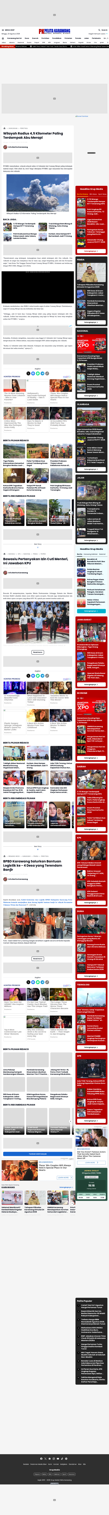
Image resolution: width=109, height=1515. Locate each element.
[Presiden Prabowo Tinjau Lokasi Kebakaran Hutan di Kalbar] (61, 451)
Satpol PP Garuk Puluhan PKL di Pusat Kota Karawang (36, 488)
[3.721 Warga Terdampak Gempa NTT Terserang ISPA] (7, 227)
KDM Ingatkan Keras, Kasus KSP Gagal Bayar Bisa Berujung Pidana (37, 1096)
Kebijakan (63, 1464)
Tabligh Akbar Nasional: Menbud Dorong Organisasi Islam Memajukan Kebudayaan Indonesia (14, 765)
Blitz (50, 1474)
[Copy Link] (47, 373)
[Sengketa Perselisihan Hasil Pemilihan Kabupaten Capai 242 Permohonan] (13, 815)
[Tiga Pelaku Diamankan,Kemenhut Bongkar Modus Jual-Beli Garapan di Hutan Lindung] (14, 451)
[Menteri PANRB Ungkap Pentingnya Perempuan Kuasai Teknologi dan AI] (81, 1039)
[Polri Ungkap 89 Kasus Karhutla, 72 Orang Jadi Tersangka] (61, 475)
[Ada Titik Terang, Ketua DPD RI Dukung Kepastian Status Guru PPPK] (61, 753)
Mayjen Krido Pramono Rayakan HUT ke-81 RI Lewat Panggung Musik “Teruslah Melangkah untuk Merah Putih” (13, 790)
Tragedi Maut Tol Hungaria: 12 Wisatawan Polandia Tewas (95, 531)
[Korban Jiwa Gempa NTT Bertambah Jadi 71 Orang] (43, 237)
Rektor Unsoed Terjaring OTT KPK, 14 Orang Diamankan (95, 873)
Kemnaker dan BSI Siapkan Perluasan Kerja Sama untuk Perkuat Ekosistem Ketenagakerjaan (58, 790)
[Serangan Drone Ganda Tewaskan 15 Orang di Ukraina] (81, 958)
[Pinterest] (66, 1458)
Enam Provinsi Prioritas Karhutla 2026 (95, 387)
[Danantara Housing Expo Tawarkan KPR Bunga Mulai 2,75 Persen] (91, 343)
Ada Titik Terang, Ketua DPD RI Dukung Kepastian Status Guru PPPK (61, 765)
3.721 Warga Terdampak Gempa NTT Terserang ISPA (24, 226)
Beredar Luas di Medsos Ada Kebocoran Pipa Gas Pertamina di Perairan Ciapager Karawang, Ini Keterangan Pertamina (92, 1363)
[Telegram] (42, 373)
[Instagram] (53, 1458)
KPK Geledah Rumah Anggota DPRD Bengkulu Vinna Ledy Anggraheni (96, 883)
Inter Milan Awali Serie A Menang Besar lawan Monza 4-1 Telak (96, 450)
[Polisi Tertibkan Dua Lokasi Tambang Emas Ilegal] (38, 451)
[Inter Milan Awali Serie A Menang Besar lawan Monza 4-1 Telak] (81, 451)
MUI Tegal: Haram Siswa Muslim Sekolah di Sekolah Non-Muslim (93, 1355)
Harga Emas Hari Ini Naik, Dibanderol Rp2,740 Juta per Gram (96, 739)
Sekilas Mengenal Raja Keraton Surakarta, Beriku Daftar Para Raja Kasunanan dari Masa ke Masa (93, 1379)
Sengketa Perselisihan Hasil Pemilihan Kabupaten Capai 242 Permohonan (13, 823)
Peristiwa (45, 38)
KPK (49, 42)
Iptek (102, 42)
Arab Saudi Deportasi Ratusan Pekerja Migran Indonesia (36, 1129)
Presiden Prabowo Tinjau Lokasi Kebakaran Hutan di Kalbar (59, 463)
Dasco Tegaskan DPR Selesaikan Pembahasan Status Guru (95, 1112)
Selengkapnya (65, 1187)
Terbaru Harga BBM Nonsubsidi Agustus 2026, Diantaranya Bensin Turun (93, 1321)
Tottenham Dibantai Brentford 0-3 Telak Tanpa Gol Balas (66, 46)
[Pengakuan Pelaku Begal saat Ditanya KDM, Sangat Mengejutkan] (61, 1084)
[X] (28, 373)
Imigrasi (57, 42)
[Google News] (49, 1458)
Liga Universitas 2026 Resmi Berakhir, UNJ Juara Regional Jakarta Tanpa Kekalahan (96, 222)
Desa (27, 38)
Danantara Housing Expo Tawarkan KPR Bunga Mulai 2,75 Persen (89, 358)
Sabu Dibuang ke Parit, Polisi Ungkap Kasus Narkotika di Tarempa (96, 800)
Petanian (68, 38)
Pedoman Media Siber (38, 1464)
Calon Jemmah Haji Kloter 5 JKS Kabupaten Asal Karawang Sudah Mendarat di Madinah (14, 1129)
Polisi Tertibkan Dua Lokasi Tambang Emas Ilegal (37, 463)
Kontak (56, 1464)
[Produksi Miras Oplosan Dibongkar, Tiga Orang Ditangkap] (91, 632)
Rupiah (81, 42)
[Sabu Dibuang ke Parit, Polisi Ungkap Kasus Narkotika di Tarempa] (81, 801)
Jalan (86, 38)
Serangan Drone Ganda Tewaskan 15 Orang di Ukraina (96, 957)
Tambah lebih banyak (38, 1154)
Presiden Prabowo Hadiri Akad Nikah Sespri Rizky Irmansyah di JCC (95, 366)
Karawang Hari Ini (14, 38)
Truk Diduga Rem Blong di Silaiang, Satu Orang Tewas (60, 226)
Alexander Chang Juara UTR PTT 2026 (96, 241)
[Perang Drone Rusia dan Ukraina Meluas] (81, 948)
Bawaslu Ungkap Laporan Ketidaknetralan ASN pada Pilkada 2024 (59, 823)
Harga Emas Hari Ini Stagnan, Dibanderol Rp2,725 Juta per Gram (96, 749)
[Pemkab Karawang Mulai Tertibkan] (59, 512)
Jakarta (11, 42)
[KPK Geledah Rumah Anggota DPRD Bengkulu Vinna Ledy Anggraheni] (81, 884)
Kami (50, 1464)
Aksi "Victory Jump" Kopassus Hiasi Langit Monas (90, 1011)
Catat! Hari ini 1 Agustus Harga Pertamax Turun (92, 1306)
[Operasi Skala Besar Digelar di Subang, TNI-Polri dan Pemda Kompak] (81, 676)
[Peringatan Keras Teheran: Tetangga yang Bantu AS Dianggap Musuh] (81, 233)
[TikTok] (62, 1458)
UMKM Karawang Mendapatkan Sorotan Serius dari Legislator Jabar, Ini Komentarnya (57, 1209)
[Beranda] (4, 128)
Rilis (84, 1464)
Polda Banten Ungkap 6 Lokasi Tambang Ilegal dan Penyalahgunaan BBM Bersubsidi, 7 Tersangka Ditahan (96, 571)
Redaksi (26, 1464)
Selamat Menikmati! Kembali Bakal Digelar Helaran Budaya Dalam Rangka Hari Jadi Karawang (12, 1209)
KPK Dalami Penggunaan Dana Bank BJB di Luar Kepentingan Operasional (95, 893)
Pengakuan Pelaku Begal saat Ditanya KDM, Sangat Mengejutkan (59, 1096)
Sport (64, 1474)
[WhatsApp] (38, 373)
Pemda (78, 38)
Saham (72, 42)
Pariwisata (96, 38)
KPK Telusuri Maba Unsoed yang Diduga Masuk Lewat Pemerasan (89, 865)
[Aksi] (91, 997)
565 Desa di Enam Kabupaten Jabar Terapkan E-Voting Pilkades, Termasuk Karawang (12, 1096)
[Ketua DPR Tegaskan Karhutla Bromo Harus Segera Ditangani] (14, 475)
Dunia (29, 42)
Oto (95, 42)
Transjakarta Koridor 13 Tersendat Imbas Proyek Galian (95, 511)
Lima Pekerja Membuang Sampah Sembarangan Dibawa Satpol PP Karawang (13, 1072)
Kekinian (57, 1474)
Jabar (4, 42)
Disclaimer (73, 1464)
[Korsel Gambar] (91, 135)
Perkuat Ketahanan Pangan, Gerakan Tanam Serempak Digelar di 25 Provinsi (96, 592)
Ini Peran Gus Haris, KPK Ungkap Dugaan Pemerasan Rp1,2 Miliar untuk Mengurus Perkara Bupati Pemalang (92, 1371)
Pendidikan (56, 38)
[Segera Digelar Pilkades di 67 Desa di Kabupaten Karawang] (81, 314)
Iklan (80, 1464)
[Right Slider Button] (107, 38)
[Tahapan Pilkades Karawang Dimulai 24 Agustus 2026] (35, 1198)
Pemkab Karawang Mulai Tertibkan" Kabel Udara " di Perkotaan (59, 521)
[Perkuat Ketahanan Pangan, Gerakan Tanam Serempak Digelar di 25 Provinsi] (81, 593)
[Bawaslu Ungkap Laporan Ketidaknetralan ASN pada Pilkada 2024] (59, 815)
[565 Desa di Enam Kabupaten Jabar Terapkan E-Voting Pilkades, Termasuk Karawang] (14, 1084)
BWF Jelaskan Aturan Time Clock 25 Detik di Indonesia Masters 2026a (93, 1338)
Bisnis (65, 42)
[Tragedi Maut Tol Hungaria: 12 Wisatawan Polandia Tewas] (81, 532)
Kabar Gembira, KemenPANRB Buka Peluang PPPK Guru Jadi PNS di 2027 (95, 1091)
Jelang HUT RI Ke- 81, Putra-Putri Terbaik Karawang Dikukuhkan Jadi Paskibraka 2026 (60, 1072)
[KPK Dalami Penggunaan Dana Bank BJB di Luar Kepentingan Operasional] (81, 894)
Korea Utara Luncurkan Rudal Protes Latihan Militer (95, 1028)
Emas (89, 42)
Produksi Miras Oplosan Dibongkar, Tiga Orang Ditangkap (87, 647)
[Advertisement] (54, 65)
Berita (44, 1474)
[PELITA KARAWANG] (54, 31)
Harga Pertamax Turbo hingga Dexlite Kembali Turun (91, 1346)
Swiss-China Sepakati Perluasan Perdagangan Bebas (96, 602)
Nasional (21, 42)
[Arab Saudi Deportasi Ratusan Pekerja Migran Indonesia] (36, 1121)
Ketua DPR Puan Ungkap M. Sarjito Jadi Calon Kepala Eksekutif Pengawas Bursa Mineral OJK (38, 790)
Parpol (36, 42)
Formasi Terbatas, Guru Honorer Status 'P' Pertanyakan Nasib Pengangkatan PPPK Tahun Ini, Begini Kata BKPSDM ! (59, 1129)
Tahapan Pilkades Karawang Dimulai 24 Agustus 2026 (34, 1209)
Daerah (35, 38)
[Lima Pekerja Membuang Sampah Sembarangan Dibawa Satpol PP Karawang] (14, 1059)
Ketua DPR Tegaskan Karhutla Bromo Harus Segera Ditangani (13, 488)
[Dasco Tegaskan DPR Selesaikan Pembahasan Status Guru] (81, 1113)
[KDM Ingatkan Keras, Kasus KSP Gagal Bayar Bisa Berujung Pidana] (38, 1084)
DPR (43, 42)
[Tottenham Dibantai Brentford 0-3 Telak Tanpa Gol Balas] (81, 461)
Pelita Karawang (66, 1480)
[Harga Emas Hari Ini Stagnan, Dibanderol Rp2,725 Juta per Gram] (81, 750)
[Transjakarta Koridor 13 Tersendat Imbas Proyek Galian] (81, 512)
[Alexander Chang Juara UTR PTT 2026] (81, 243)
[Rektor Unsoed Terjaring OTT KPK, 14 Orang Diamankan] (81, 874)
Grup (53, 1480)
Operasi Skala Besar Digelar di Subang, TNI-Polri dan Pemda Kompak (96, 675)
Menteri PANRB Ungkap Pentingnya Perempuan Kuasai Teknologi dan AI (96, 1038)
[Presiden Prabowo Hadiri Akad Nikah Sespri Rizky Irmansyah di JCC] (81, 367)
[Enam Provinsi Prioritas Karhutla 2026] (81, 388)
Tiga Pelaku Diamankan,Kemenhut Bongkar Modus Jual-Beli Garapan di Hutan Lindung (13, 463)
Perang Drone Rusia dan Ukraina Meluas (96, 946)
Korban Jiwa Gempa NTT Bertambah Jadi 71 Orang (60, 235)
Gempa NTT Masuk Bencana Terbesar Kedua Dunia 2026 (95, 967)
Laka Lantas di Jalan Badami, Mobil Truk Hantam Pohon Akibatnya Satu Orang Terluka (96, 521)
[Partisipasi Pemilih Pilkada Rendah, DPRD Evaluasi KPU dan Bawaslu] (36, 815)
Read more (37, 652)
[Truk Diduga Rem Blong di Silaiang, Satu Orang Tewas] (43, 227)
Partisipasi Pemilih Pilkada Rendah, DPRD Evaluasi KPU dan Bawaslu (36, 823)
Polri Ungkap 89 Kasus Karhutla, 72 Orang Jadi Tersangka (61, 488)
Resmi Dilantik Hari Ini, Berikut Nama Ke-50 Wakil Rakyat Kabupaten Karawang (93, 1313)
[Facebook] (33, 373)
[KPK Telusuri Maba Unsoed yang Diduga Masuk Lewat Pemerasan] (91, 850)
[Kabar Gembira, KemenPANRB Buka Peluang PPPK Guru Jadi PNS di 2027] (81, 1092)
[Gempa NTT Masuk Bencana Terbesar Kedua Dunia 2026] (81, 968)
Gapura (37, 1474)
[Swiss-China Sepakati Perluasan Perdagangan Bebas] (81, 603)
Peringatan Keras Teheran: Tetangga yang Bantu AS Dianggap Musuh (96, 232)
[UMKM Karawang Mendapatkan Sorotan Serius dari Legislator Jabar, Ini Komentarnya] (58, 1198)
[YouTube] (58, 1458)
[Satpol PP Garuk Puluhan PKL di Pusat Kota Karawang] (38, 475)
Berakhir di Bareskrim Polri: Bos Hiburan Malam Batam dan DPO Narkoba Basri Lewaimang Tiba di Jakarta (96, 561)
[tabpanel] (91, 135)
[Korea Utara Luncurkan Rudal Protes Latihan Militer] (81, 1029)
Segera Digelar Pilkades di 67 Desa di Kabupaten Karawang (96, 313)
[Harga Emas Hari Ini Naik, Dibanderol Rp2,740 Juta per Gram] (81, 740)
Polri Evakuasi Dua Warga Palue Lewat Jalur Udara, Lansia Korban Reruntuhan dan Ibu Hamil (25, 236)
